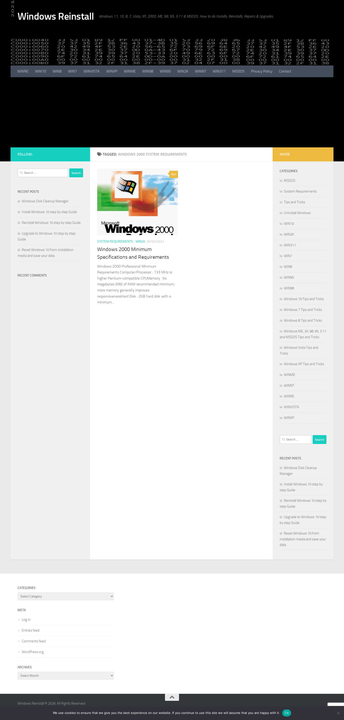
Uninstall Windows (297, 213)
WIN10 (40, 71)
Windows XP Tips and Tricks (304, 364)
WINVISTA (92, 71)
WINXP (111, 71)
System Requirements (115, 242)
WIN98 (147, 71)
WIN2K (182, 71)
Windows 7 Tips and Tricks (303, 310)
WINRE (23, 71)
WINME (130, 71)
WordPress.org (33, 652)
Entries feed (31, 630)
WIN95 (165, 71)
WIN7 (72, 71)
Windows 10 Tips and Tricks (304, 299)
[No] (338, 713)
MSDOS (238, 71)
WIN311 (219, 71)
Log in (26, 620)
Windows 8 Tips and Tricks (303, 320)
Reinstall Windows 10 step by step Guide (51, 223)
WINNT (200, 71)
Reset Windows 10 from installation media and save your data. (303, 539)
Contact (285, 71)
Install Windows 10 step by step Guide (49, 212)
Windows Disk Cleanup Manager (45, 201)
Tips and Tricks (294, 202)
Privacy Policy (261, 71)
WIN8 (57, 71)
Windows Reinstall (56, 16)
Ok (287, 713)
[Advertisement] (172, 112)
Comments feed (34, 641)
